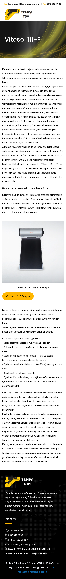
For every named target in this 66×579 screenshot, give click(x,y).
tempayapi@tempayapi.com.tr (23, 4)
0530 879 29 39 (15, 535)
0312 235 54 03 (53, 4)
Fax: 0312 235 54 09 (18, 540)
